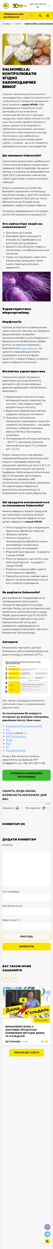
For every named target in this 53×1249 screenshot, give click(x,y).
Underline (11, 849)
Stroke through (15, 849)
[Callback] (47, 1241)
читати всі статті (26, 1052)
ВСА (8, 743)
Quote (22, 849)
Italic (8, 849)
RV (7, 729)
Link (30, 849)
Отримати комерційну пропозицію (26, 775)
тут (25, 733)
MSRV (9, 733)
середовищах (29, 348)
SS (7, 747)
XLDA (9, 740)
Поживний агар (16, 750)
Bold (4, 849)
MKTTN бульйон (16, 736)
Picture (34, 849)
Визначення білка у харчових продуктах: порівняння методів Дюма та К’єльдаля (25, 1031)
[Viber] (47, 1227)
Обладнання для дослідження (13, 15)
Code (26, 849)
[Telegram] (47, 1234)
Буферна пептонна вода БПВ (24, 726)
